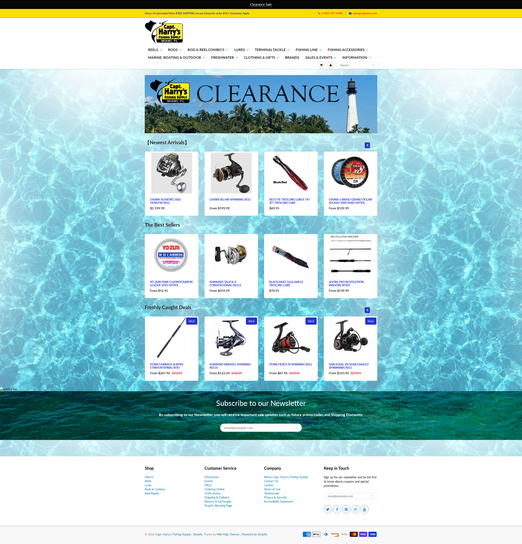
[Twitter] (328, 509)
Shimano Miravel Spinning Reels (230, 366)
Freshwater (222, 57)
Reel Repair (152, 493)
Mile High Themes (228, 534)
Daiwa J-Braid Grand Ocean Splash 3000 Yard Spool (350, 201)
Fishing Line (307, 50)
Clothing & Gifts (259, 57)
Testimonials (271, 493)
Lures (239, 50)
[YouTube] (365, 509)
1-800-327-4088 (332, 13)
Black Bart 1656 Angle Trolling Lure (286, 283)
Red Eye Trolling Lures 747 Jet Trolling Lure (289, 201)
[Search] (373, 65)
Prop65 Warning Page (218, 505)
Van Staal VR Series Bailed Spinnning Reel (349, 366)
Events (209, 481)
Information (354, 57)
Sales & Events (318, 57)
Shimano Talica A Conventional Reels (225, 283)
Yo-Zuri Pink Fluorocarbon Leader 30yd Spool (171, 283)
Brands (292, 57)
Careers (268, 485)
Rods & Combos (155, 489)
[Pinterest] (346, 509)
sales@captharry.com (365, 13)
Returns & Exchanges (218, 501)
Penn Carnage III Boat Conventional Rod (167, 366)
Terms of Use (272, 489)
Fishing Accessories (346, 50)
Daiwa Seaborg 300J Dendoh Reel (165, 201)
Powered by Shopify (254, 534)
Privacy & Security (275, 497)
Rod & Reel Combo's (206, 50)
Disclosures (212, 477)
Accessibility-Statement (278, 501)
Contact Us (271, 481)
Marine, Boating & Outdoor (174, 57)
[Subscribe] (296, 428)
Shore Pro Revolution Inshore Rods (346, 283)
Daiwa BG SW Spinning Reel (230, 199)
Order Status (213, 493)
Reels (153, 50)
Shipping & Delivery (217, 497)
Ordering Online (215, 489)
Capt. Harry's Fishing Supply (173, 534)
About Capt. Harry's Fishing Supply (286, 477)
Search (149, 477)
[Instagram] (355, 509)
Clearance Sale (261, 4)
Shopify (198, 534)
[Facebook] (337, 509)
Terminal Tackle (270, 50)
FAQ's (208, 485)
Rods (173, 50)
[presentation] (367, 145)
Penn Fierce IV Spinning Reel (290, 364)
